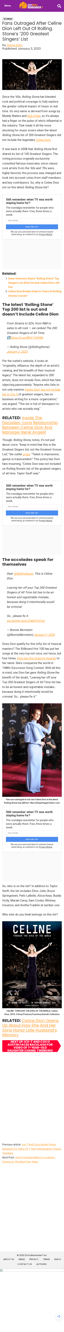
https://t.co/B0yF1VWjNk (26, 337)
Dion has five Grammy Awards (36, 658)
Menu (7, 5)
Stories (8, 19)
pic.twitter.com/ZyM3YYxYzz (26, 620)
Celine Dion (43, 140)
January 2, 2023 (17, 351)
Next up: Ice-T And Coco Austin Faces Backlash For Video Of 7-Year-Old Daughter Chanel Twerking (30, 1046)
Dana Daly (14, 45)
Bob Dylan (33, 116)
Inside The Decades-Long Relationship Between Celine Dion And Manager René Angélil (30, 425)
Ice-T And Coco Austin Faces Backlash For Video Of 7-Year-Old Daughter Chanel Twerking (31, 1149)
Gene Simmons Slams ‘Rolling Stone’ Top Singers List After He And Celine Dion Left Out (34, 283)
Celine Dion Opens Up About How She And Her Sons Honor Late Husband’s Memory (30, 1028)
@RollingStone (23, 573)
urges (26, 454)
